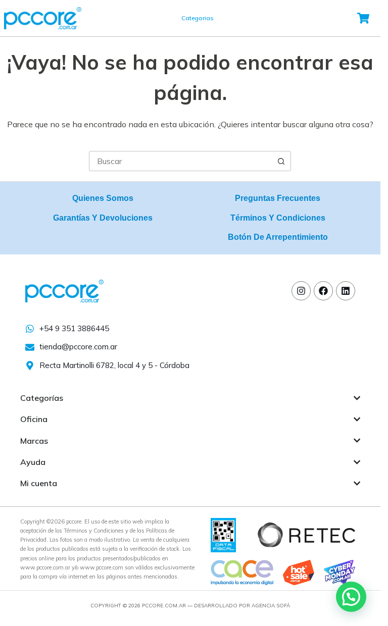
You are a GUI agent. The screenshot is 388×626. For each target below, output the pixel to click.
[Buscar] (245, 18)
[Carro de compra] (363, 18)
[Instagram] (301, 290)
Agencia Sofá (271, 605)
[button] (351, 597)
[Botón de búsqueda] (280, 161)
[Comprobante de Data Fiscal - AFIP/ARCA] (223, 534)
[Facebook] (323, 290)
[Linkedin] (345, 290)
